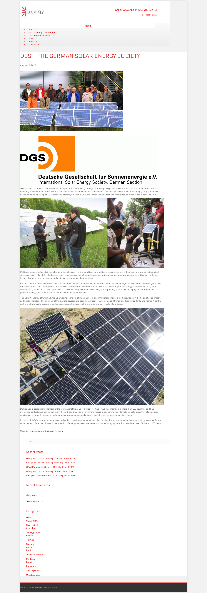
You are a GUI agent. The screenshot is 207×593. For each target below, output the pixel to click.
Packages (31, 566)
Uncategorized (33, 575)
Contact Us (34, 44)
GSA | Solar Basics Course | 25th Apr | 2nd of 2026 (50, 462)
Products (30, 559)
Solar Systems (33, 570)
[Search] (154, 25)
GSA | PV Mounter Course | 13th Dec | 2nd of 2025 (50, 475)
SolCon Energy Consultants (41, 32)
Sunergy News (37, 431)
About (29, 547)
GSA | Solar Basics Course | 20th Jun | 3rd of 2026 (50, 458)
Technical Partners (54, 431)
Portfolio (30, 550)
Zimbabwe (31, 528)
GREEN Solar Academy (39, 35)
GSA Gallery (32, 521)
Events (29, 535)
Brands (29, 562)
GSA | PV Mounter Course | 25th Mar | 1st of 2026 (50, 467)
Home (31, 29)
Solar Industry (33, 525)
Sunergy (30, 544)
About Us (33, 41)
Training (30, 540)
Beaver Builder (51, 587)
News (31, 38)
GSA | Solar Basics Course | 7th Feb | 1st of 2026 (49, 471)
